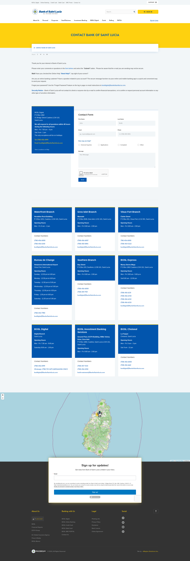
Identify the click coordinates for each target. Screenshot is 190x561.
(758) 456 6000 (39, 240)
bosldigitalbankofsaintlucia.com (51, 143)
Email (80, 130)
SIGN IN (148, 12)
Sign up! (95, 492)
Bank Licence (96, 528)
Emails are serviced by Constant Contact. (64, 486)
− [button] (2, 398)
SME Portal (69, 2)
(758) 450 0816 (82, 244)
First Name (81, 119)
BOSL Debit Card (67, 528)
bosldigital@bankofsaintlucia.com (113, 85)
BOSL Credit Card (67, 525)
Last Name (121, 119)
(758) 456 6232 (126, 299)
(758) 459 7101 (82, 292)
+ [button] (2, 395)
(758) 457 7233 (82, 366)
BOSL (33, 524)
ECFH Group (36, 530)
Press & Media (36, 538)
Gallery (111, 20)
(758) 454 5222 (126, 244)
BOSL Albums (36, 541)
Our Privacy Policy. (79, 486)
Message (81, 151)
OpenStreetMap (179, 461)
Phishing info (96, 519)
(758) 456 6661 (126, 365)
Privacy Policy (96, 522)
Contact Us (77, 2)
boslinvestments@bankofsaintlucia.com (91, 372)
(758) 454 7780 (39, 313)
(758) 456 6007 (82, 240)
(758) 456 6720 (126, 296)
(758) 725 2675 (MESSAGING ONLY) (55, 369)
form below (69, 68)
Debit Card (61, 2)
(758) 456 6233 (126, 302)
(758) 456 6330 (39, 244)
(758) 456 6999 (39, 366)
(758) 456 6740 (82, 369)
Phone (119, 130)
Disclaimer (95, 525)
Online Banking (44, 2)
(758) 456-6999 (42, 140)
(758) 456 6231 (126, 293)
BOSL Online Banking (68, 522)
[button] (152, 2)
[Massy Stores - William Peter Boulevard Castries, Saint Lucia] (99, 414)
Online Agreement (97, 531)
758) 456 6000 (126, 240)
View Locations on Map (42, 149)
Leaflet (172, 461)
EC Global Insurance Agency (41, 535)
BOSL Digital (35, 2)
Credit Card (54, 2)
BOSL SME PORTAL (68, 531)
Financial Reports (37, 527)
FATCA (119, 20)
